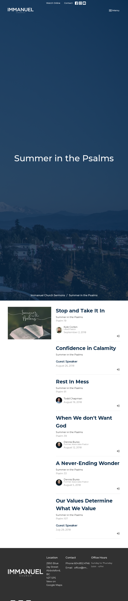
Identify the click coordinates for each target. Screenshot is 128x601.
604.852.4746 (82, 563)
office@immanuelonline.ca (81, 567)
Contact (68, 3)
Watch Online (53, 3)
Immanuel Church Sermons (48, 295)
